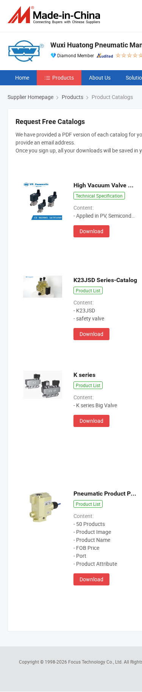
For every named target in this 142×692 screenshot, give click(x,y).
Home (22, 77)
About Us (100, 77)
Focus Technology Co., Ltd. (96, 662)
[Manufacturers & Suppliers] (55, 15)
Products (63, 77)
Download (91, 231)
